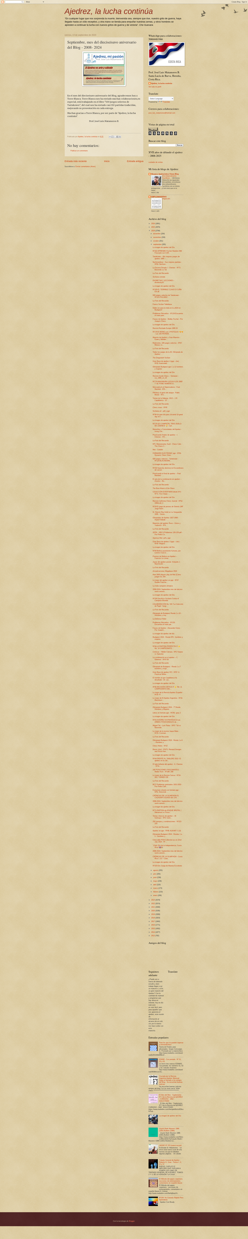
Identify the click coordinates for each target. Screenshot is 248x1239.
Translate (166, 102)
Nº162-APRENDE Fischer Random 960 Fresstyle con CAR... (167, 252)
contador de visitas (156, 162)
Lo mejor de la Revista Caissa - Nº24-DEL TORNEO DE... (167, 776)
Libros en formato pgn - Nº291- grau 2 (167, 713)
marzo (155, 888)
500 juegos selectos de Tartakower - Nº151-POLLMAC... (166, 296)
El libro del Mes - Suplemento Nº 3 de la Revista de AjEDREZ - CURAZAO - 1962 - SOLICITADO (171, 1098)
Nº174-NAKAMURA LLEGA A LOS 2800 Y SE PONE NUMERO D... (167, 382)
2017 (153, 921)
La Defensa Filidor (159, 619)
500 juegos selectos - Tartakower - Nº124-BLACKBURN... (165, 460)
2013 (153, 936)
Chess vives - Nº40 (160, 407)
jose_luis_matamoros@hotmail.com (162, 113)
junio (155, 877)
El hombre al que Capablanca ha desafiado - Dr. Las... (165, 679)
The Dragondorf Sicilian (161, 358)
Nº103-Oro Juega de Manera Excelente (167, 866)
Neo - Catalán (158, 450)
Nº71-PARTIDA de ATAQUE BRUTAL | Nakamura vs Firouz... (167, 811)
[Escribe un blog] (112, 136)
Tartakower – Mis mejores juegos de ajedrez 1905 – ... (166, 257)
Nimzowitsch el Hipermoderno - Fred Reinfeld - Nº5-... (166, 388)
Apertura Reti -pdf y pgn (162, 538)
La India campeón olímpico (163, 586)
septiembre (157, 244)
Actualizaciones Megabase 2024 (165, 571)
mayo (155, 881)
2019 (153, 914)
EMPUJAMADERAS (159, 197)
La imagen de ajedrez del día (163, 634)
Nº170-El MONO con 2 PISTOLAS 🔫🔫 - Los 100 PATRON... (168, 333)
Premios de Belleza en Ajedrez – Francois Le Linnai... (165, 557)
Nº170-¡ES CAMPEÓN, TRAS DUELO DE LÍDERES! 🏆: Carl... (167, 425)
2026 (153, 224)
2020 (153, 911)
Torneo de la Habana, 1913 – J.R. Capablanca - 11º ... (165, 399)
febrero (156, 892)
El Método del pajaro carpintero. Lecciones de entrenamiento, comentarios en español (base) (171, 1181)
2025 (153, 227)
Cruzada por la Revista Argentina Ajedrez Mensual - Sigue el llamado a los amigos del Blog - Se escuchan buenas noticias (171, 1080)
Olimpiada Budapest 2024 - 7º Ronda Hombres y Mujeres (166, 708)
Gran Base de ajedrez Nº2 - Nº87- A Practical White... (166, 673)
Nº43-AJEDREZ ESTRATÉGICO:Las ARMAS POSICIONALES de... (166, 721)
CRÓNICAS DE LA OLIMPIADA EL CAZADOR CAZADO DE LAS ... (166, 797)
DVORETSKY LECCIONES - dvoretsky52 (163, 281)
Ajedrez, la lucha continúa (109, 11)
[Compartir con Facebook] (117, 136)
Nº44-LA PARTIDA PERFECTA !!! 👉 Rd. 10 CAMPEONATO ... (166, 647)
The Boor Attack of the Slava (163, 488)
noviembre (157, 237)
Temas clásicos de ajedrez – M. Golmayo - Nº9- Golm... (165, 817)
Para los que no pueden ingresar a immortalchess (171, 1044)
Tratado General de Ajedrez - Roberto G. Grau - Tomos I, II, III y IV (170, 1162)
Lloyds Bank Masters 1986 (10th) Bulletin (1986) (169, 1129)
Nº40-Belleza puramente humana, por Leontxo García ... (167, 552)
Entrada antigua (135, 161)
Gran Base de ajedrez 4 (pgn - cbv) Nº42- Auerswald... (166, 362)
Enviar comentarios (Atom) (85, 166)
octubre (156, 241)
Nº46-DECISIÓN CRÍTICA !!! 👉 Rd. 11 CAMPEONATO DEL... (167, 688)
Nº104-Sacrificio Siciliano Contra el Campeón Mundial (166, 599)
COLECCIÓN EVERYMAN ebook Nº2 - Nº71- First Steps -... (167, 493)
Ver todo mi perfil (155, 87)
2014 (153, 932)
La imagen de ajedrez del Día (164, 247)
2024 (153, 231)
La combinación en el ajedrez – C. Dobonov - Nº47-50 (165, 658)
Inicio (107, 161)
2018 (153, 918)
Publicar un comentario (79, 151)
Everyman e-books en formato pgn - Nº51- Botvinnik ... (166, 791)
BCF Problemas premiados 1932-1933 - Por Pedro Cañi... (167, 785)
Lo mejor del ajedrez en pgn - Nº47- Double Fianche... (166, 581)
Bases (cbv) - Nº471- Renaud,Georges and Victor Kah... (167, 750)
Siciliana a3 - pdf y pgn (161, 411)
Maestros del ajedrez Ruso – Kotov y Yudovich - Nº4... (166, 524)
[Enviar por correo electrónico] (110, 136)
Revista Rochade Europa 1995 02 (165, 328)
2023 (153, 900)
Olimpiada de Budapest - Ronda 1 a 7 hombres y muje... (167, 668)
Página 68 (166, 199)
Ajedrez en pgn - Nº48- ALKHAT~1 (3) (167, 831)
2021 (153, 907)
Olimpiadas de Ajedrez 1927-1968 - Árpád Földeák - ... (166, 519)
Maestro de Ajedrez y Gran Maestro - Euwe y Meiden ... (166, 338)
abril (155, 885)
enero (155, 895)
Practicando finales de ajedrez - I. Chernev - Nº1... (165, 436)
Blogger (131, 1221)
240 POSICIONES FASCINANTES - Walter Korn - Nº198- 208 (166, 771)
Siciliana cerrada (159, 277)
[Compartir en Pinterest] (120, 136)
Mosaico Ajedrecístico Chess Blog (165, 174)
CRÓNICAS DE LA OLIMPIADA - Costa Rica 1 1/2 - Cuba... (167, 857)
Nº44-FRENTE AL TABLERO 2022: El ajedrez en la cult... (167, 760)
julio (155, 874)
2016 (153, 925)
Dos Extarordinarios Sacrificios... (169, 177)
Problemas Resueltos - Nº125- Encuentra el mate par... (164, 623)
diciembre (157, 234)
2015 (153, 928)
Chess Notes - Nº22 (160, 746)
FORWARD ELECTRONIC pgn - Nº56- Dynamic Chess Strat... (167, 454)
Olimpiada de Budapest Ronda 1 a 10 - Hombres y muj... (167, 614)
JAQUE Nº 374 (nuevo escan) (170, 1145)
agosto (156, 870)
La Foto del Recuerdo (161, 273)
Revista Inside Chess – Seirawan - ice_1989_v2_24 (166, 377)
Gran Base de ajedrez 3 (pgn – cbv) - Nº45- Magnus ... (166, 543)
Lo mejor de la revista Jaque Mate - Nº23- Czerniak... (166, 732)
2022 (153, 904)
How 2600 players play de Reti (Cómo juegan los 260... (167, 576)
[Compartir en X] (115, 136)
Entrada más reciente (76, 161)
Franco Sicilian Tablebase (162, 304)
